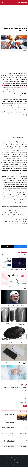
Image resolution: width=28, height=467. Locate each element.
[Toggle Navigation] (26, 2)
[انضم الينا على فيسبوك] (14, 460)
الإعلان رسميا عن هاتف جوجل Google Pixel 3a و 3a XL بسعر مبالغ (14, 362)
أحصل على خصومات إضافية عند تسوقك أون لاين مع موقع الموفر (14, 287)
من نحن (20, 457)
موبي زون (21, 2)
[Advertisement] (14, 15)
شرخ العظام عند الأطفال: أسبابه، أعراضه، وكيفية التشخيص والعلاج (16, 323)
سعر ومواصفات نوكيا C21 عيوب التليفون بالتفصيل (10, 447)
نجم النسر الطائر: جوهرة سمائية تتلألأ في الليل (16, 269)
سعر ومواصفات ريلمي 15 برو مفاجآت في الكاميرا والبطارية (9, 434)
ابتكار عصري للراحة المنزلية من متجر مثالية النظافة (15, 342)
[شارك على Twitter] (8, 246)
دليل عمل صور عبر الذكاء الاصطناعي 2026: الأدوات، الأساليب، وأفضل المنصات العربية (9, 429)
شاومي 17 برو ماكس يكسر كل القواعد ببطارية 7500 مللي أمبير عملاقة (10, 441)
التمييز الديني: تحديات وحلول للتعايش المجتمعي (16, 306)
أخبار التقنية (20, 26)
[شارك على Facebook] (20, 246)
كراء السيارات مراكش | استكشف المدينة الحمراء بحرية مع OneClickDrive (9, 416)
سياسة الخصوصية (14, 457)
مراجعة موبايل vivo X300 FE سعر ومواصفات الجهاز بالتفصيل (9, 421)
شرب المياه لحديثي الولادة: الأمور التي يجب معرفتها (15, 381)
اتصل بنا (7, 457)
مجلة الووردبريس (13, 465)
